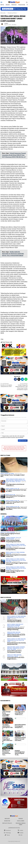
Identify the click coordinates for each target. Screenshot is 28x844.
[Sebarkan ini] (15, 379)
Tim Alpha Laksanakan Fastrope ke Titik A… (16, 490)
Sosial (13, 481)
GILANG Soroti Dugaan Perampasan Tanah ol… (14, 621)
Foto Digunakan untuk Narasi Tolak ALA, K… (15, 485)
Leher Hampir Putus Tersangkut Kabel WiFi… (12, 475)
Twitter (21, 830)
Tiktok (8, 835)
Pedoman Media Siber (21, 823)
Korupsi (12, 625)
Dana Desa (18, 624)
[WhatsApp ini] (25, 379)
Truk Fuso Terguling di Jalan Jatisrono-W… (15, 502)
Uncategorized (10, 538)
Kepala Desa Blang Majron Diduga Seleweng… (15, 628)
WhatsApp (8, 832)
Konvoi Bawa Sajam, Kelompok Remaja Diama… (15, 549)
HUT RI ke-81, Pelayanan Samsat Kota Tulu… (6, 753)
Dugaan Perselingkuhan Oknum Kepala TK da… (20, 753)
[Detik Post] (14, 2)
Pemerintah (17, 480)
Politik (23, 480)
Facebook (8, 830)
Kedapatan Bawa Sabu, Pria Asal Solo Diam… (16, 508)
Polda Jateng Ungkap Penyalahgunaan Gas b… (14, 541)
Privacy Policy (7, 823)
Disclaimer (20, 820)
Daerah (6, 473)
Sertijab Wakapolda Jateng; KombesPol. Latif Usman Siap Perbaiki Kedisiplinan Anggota (21, 386)
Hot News (11, 473)
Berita (2, 473)
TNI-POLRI (18, 481)
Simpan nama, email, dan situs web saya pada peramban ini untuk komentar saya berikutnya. (12, 436)
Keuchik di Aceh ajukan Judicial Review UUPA (6, 385)
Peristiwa (8, 553)
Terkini (16, 656)
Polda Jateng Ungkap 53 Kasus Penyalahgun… (10, 534)
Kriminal (12, 532)
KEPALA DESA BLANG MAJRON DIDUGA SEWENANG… (16, 635)
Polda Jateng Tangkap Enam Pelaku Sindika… (15, 571)
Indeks (20, 818)
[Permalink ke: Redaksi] (2, 24)
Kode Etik (7, 820)
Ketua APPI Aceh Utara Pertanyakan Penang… (14, 651)
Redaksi (7, 818)
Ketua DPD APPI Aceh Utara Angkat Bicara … (15, 658)
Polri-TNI (8, 481)
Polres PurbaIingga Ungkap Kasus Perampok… (16, 563)
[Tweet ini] (18, 379)
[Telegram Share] (22, 379)
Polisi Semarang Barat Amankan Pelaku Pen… (16, 555)
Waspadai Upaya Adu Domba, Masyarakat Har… (16, 643)
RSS (21, 835)
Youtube (21, 832)
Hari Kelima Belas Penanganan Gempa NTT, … (15, 496)
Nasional (11, 480)
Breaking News (14, 479)
